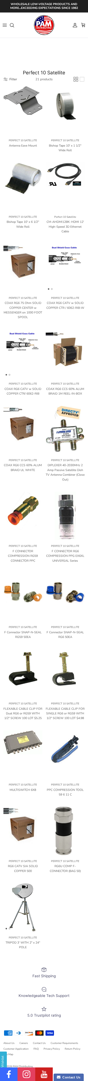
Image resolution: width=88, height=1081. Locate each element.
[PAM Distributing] (44, 25)
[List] (82, 79)
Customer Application (16, 1049)
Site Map (8, 1054)
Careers (23, 1043)
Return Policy (72, 1049)
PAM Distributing (23, 1066)
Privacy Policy (52, 1049)
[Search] (14, 25)
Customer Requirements (64, 1043)
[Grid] (75, 79)
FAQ (36, 1049)
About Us (9, 1043)
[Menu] (4, 25)
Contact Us (39, 1043)
